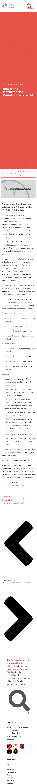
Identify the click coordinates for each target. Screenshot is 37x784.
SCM (4, 84)
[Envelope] (9, 751)
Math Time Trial (19, 84)
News (19, 175)
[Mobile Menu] (22, 6)
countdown (8, 500)
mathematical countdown (14, 504)
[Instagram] (9, 746)
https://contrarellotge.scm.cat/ (13, 485)
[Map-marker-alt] (15, 751)
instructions (17, 453)
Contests (10, 84)
